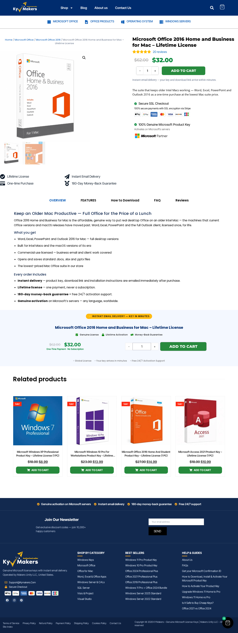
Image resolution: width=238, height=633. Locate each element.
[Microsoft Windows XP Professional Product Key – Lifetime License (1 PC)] (37, 420)
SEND (157, 531)
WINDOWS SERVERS (178, 21)
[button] (84, 57)
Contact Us (123, 8)
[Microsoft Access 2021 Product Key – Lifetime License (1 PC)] (200, 420)
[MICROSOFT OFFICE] (49, 22)
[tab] (57, 200)
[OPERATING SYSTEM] (123, 22)
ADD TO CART (183, 71)
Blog (84, 8)
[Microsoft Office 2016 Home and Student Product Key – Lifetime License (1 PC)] (146, 420)
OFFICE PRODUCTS (102, 21)
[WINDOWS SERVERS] (161, 22)
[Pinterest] (21, 600)
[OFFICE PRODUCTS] (86, 22)
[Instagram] (14, 600)
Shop (64, 8)
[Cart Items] (222, 7)
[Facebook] (7, 600)
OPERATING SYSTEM (140, 21)
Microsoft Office (24, 40)
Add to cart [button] (40, 470)
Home (8, 40)
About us (101, 8)
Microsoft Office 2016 (48, 40)
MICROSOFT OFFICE (65, 21)
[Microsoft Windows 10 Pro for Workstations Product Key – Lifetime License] (91, 420)
